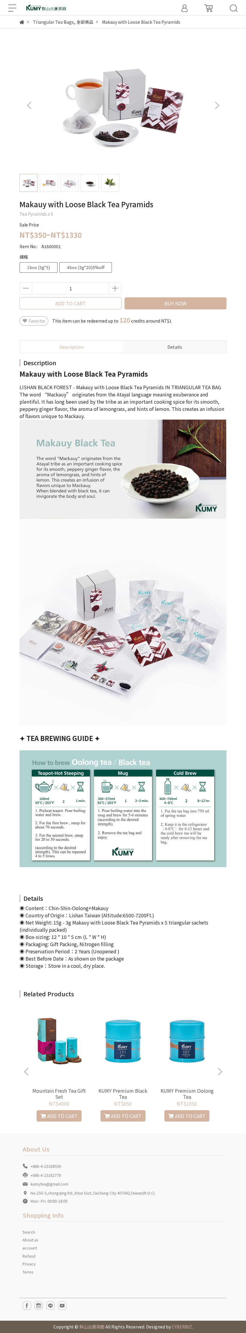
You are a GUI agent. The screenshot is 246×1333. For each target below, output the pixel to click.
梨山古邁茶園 (91, 1327)
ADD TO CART (70, 303)
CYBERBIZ (182, 1327)
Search (28, 1232)
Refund (28, 1256)
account (29, 1248)
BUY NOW (175, 303)
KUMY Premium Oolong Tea (187, 1094)
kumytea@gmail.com (49, 1184)
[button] (217, 105)
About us (30, 1240)
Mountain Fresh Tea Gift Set (59, 1094)
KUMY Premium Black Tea (122, 1094)
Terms (28, 1272)
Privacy (29, 1264)
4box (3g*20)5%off (85, 267)
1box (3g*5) (38, 267)
